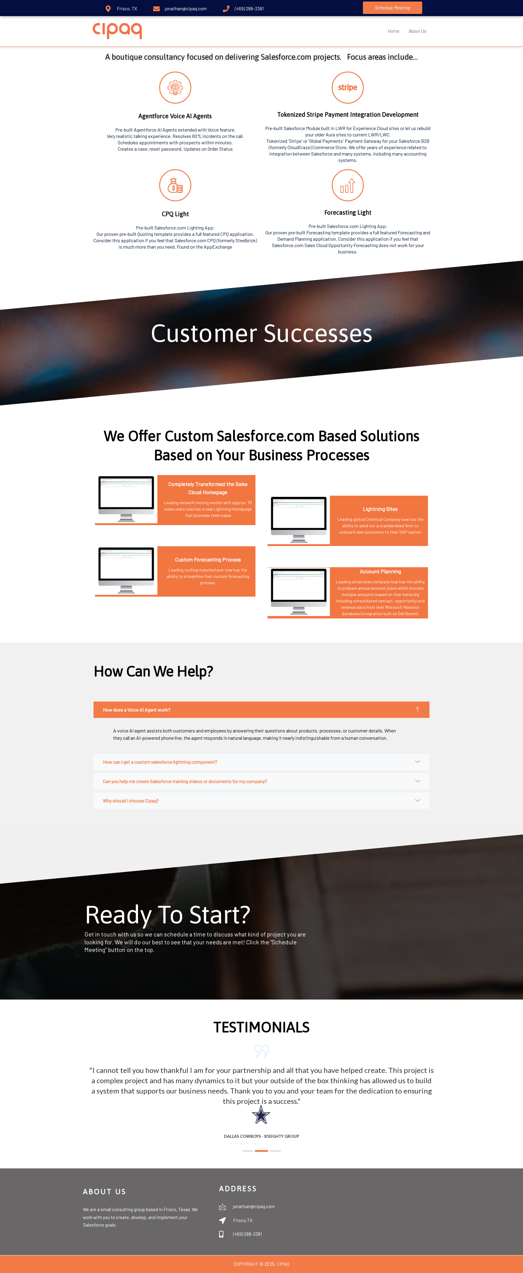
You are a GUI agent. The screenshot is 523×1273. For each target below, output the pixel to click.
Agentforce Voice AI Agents (175, 115)
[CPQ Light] (175, 185)
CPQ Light (175, 213)
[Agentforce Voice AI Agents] (175, 88)
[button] (247, 1151)
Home (394, 31)
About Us (417, 31)
